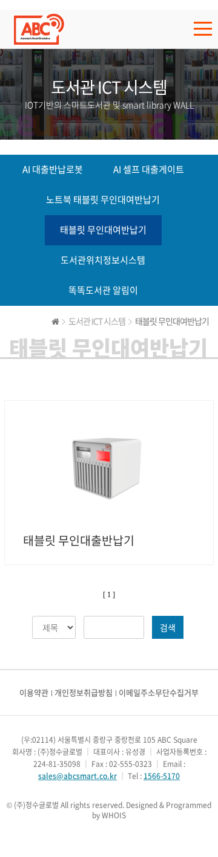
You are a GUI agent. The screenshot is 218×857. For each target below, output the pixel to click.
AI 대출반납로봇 (52, 169)
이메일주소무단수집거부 (159, 692)
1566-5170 (162, 776)
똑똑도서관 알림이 (103, 290)
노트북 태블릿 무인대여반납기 (103, 199)
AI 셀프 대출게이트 (148, 169)
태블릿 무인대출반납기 (78, 540)
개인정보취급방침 (83, 692)
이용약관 (33, 692)
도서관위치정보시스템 (103, 260)
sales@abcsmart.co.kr (77, 776)
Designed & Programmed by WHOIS (151, 810)
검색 (168, 627)
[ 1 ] (109, 594)
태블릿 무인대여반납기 (103, 229)
